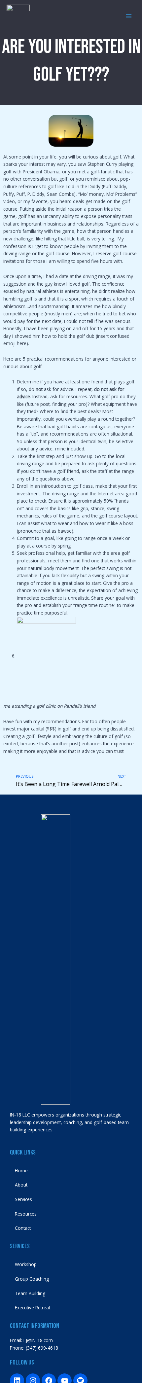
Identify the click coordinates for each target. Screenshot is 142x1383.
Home (21, 1170)
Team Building (30, 1293)
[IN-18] (18, 16)
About (21, 1185)
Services (23, 1199)
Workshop (26, 1264)
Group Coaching (32, 1279)
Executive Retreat (32, 1307)
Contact (23, 1228)
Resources (26, 1214)
